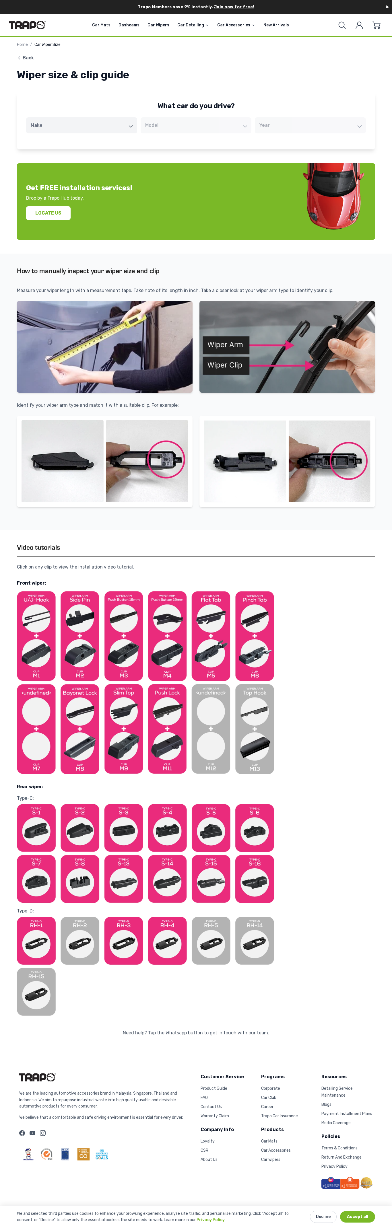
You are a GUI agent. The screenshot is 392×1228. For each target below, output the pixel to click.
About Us (209, 1159)
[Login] (359, 25)
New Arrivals (276, 25)
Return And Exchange (341, 1157)
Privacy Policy (211, 1219)
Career (267, 1106)
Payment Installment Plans (346, 1113)
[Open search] (342, 25)
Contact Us (211, 1106)
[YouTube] (32, 1133)
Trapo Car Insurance (279, 1116)
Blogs (326, 1104)
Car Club (268, 1097)
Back (28, 58)
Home (22, 44)
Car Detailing (190, 25)
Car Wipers (158, 25)
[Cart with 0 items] (376, 25)
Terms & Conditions (339, 1148)
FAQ (204, 1097)
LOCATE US (48, 213)
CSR (204, 1150)
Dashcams (129, 25)
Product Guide (214, 1088)
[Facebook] (22, 1133)
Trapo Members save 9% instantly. (196, 7)
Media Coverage (336, 1122)
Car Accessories (233, 25)
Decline (323, 1216)
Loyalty (208, 1141)
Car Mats (101, 25)
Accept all (357, 1216)
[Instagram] (43, 1133)
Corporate (270, 1088)
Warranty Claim (215, 1116)
